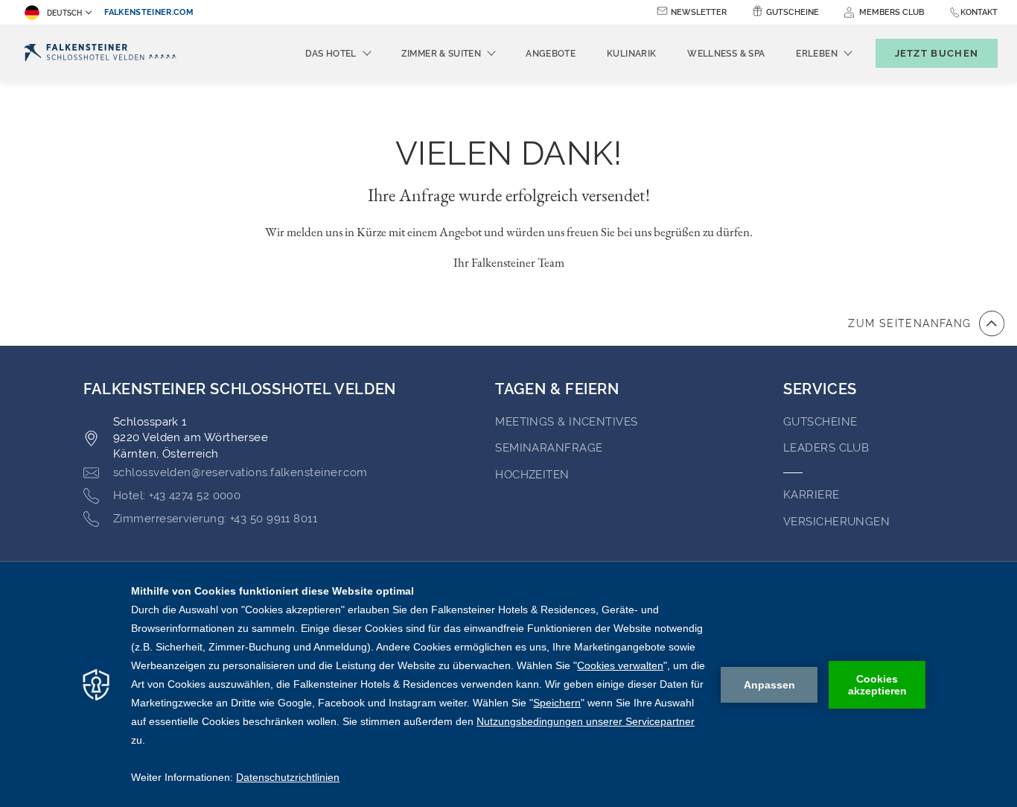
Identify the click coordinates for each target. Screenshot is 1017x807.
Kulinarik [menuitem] (631, 53)
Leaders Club (826, 448)
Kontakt (979, 12)
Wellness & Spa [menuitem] (726, 53)
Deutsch (64, 13)
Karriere (811, 494)
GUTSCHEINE (820, 421)
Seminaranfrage (548, 448)
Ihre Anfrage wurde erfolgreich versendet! (509, 194)
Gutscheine (792, 12)
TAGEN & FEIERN (557, 389)
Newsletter (699, 12)
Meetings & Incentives (566, 421)
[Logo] (100, 53)
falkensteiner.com (149, 12)
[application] (508, 684)
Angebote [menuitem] (551, 53)
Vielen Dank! (508, 153)
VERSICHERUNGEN (836, 521)
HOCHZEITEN (532, 474)
